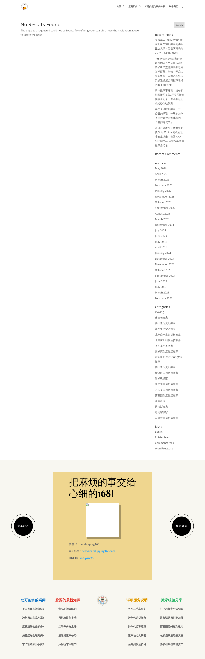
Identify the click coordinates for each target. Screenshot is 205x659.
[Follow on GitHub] (108, 612)
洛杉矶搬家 (161, 378)
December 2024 (164, 225)
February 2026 (163, 185)
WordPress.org (164, 448)
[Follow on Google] (102, 612)
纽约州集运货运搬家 (166, 384)
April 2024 (161, 247)
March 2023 (162, 292)
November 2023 (164, 264)
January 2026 (163, 191)
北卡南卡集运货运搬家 (168, 334)
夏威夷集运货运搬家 (166, 351)
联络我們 (173, 6)
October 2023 (163, 270)
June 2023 (161, 281)
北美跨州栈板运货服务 (168, 340)
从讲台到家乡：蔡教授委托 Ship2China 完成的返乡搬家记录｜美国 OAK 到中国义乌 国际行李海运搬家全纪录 (169, 136)
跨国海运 (160, 401)
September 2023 (165, 275)
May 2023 (161, 287)
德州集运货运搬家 (165, 367)
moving (159, 312)
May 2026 (161, 168)
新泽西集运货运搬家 (166, 373)
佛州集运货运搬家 (165, 323)
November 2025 (164, 196)
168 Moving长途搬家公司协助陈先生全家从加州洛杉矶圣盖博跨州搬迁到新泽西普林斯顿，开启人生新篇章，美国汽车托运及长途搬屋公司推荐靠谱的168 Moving (169, 71)
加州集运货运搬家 (165, 329)
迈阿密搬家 (161, 412)
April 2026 (161, 174)
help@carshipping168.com (98, 551)
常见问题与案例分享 (155, 6)
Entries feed (162, 437)
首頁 (119, 6)
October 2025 (163, 202)
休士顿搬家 (161, 317)
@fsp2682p (87, 558)
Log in (159, 431)
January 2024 (163, 253)
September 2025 (165, 208)
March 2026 (162, 179)
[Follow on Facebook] (96, 612)
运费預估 (132, 6)
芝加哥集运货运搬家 (166, 390)
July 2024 (160, 230)
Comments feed (164, 443)
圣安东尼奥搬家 (164, 346)
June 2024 (161, 236)
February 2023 (163, 298)
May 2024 (161, 242)
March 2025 (162, 219)
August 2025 (162, 213)
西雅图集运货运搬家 (166, 395)
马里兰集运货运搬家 (166, 418)
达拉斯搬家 (161, 406)
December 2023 (164, 258)
